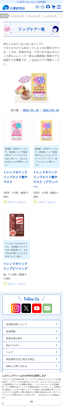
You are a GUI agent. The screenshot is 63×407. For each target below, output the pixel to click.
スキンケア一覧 (33, 16)
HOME (4, 16)
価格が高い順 (51, 110)
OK (31, 401)
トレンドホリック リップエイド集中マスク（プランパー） (46, 179)
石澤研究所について (16, 324)
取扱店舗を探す (14, 338)
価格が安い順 (31, 110)
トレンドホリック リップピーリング (16, 266)
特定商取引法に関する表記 (20, 359)
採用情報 (10, 331)
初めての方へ (13, 345)
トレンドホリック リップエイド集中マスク (16, 177)
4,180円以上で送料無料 (31, 2)
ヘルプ (9, 352)
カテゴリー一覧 (17, 16)
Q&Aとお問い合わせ (16, 366)
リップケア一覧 (50, 16)
